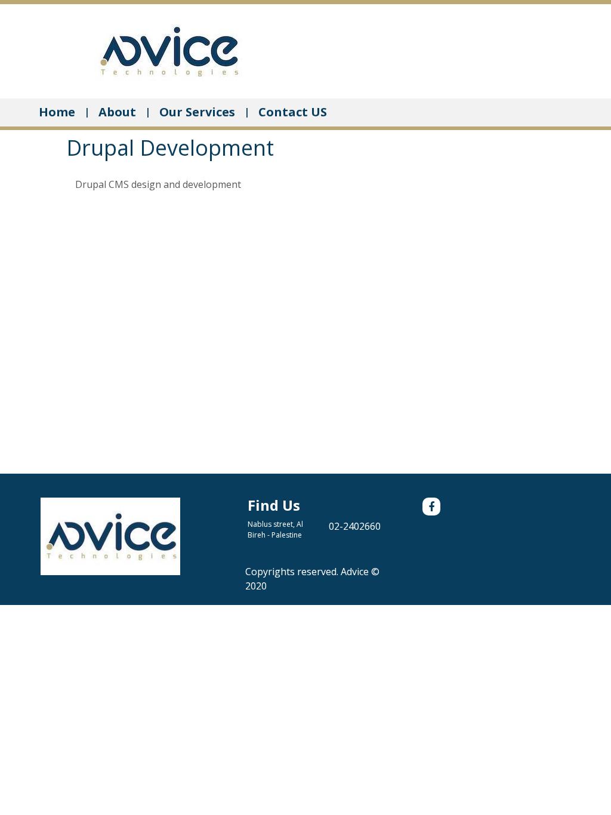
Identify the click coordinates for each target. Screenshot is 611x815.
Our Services (197, 112)
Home (57, 112)
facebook (431, 506)
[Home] (168, 50)
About (117, 112)
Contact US (292, 112)
